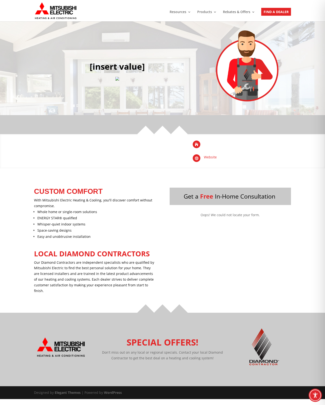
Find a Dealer (276, 12)
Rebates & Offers (236, 12)
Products (204, 12)
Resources (178, 12)
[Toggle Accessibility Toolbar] (315, 395)
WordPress (113, 392)
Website (210, 157)
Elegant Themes (68, 392)
